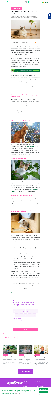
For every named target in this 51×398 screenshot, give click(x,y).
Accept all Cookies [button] (43, 389)
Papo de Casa (26, 384)
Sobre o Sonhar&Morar (39, 384)
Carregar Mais (25, 371)
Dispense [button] (43, 392)
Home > (13, 8)
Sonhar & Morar (7, 1)
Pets (15, 337)
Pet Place (13, 288)
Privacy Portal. (17, 393)
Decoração (7, 337)
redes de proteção (31, 146)
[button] (43, 395)
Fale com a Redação (38, 386)
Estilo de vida (18, 8)
